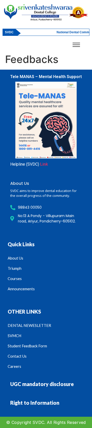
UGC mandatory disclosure (42, 384)
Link (44, 164)
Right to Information (34, 403)
